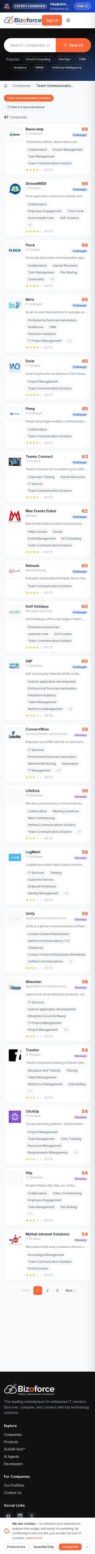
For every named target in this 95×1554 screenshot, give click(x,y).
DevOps (65, 59)
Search (76, 45)
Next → (71, 1290)
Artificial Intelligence (67, 67)
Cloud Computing (37, 59)
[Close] (87, 1547)
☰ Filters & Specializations (26, 107)
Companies (22, 85)
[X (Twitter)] (31, 1516)
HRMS (39, 67)
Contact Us (12, 1493)
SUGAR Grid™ (14, 1449)
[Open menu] (68, 20)
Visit (80, 6)
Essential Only (44, 1547)
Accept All (70, 1547)
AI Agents (11, 1456)
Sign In (52, 20)
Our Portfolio (14, 1485)
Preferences (16, 1547)
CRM (82, 59)
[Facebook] (8, 1516)
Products (11, 1442)
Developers (13, 1464)
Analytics (20, 67)
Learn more (33, 1538)
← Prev (24, 1290)
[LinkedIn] (20, 1516)
